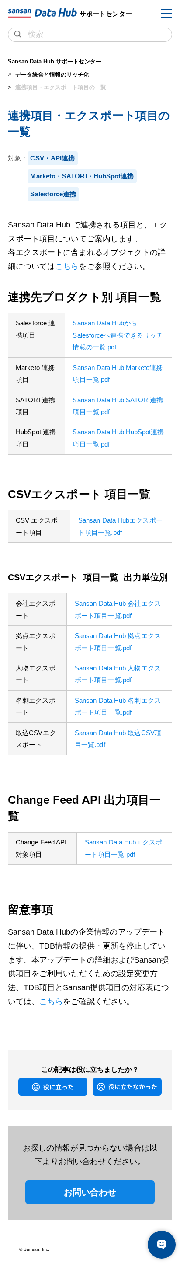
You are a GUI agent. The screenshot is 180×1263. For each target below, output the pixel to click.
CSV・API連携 (52, 158)
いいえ (99, 1086)
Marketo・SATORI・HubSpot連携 (82, 176)
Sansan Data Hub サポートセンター (54, 61)
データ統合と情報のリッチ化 (52, 74)
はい (22, 1086)
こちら (67, 266)
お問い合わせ (90, 1192)
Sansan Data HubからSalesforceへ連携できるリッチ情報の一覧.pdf (118, 335)
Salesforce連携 (53, 194)
